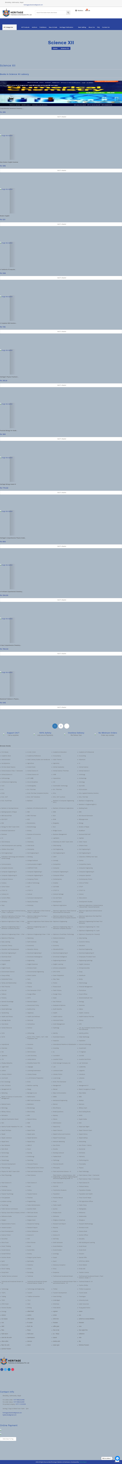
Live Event (4, 1078)
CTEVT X (30, 890)
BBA (28, 812)
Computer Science (7, 879)
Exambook (82, 975)
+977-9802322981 (19, 1402)
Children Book (83, 845)
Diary (2, 905)
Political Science (6, 1190)
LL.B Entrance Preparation (35, 1078)
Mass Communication (59, 1093)
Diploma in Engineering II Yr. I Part (89, 927)
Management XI (83, 1085)
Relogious (82, 1220)
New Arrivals (53, 27)
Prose (55, 1201)
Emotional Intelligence (60, 956)
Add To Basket (61, 117)
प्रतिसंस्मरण (81, 1334)
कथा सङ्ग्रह (4, 1319)
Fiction (55, 983)
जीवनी (2, 1326)
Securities (4, 1238)
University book (83, 1300)
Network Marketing (59, 1141)
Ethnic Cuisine (31, 975)
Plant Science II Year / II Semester (89, 1179)
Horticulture (31, 1024)
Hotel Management (59, 1024)
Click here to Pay (8, 1439)
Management (57, 1085)
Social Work (82, 1250)
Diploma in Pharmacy (7, 938)
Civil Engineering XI (33, 853)
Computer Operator (85, 875)
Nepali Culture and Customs (61, 1134)
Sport (55, 1261)
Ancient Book (31, 767)
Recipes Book (57, 1212)
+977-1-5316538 (20, 1404)
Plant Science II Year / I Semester (89, 1175)
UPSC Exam (5, 1304)
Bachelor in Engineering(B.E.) (88, 804)
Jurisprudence (31, 1059)
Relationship (82, 1216)
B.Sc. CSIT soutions (59, 797)
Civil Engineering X (6, 853)
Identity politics (83, 1033)
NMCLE (29, 1145)
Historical (30, 1020)
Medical (81, 1100)
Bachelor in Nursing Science (9, 808)
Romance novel (83, 1227)
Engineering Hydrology (85, 960)
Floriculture (82, 990)
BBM (54, 812)
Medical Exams (5, 1104)
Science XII (56, 1235)
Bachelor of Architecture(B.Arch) (37, 808)
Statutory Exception (59, 1265)
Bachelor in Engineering (86, 800)
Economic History (84, 942)
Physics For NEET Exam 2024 (10, 1171)
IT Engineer (82, 1052)
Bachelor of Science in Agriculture (63, 808)
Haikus (81, 1009)
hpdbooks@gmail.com (9, 1415)
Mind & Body (31, 1111)
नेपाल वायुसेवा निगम (83, 1330)
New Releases (5, 1145)
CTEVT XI (56, 890)
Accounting (82, 756)
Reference (82, 1212)
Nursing (29, 1153)
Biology (81, 823)
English (3, 964)
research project (6, 1227)
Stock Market (83, 1265)
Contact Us (106, 27)
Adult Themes (57, 759)
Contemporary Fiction (85, 879)
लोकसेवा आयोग (56, 1341)
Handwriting (5, 1013)
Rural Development (7, 1231)
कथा (80, 1315)
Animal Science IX (32, 770)
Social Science (5, 1250)
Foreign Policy (57, 994)
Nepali (3, 1134)
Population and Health (86, 1194)
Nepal (29, 1126)
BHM (54, 819)
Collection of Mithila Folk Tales (88, 856)
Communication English (34, 864)
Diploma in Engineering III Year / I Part (38, 934)
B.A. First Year (31, 789)
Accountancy (57, 756)
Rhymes (55, 1227)
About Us (92, 27)
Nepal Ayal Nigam (84, 1126)
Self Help (56, 1238)
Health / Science (84, 1013)
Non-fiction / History (85, 1145)
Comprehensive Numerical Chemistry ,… (12, 108)
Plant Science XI (58, 1182)
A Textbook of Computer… (8, 269)
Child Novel (30, 845)
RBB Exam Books (32, 1212)
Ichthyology (30, 1033)
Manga (29, 1089)
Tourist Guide (83, 1292)
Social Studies (57, 1250)
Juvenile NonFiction (85, 1059)
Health (55, 1013)
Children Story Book (7, 849)
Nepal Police (31, 1130)
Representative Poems (8, 1224)
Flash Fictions (57, 990)
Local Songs (56, 1078)
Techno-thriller (83, 1285)
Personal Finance (32, 1164)
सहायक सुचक (56, 1345)
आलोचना (29, 1315)
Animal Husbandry (58, 767)
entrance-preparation (59, 968)
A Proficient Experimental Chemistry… (11, 591)
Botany (29, 830)
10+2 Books (4, 752)
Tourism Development (60, 1292)
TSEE (3, 1300)
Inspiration (82, 1040)
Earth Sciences (31, 942)
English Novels (5, 968)
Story (54, 1268)
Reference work (32, 1216)
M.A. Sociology (5, 1081)
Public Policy (83, 1205)
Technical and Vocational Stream (63, 1276)
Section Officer (83, 1235)
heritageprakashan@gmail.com (33, 5)
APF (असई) (30, 778)
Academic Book (6, 756)
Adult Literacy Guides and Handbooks (38, 759)
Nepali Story (31, 1141)
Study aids (82, 1268)
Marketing (4, 1093)
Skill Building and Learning (87, 1242)
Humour (29, 1028)
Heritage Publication (66, 27)
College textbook (32, 860)
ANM (54, 774)
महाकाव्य (55, 1337)
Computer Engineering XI (60, 871)
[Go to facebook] (117, 1458)
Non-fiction (56, 1145)
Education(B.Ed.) (58, 949)
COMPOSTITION (32, 868)
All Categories (8, 27)
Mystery (55, 1115)
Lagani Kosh (5, 1067)
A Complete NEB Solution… (8, 323)
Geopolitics (4, 1005)
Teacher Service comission (9, 1276)
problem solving (6, 1201)
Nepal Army (56, 1126)
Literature (82, 1074)
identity (55, 1033)
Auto (2, 785)
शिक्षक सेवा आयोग (5, 1345)
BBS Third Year (31, 815)
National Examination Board (9, 1119)
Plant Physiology (6, 1175)
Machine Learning (32, 1085)
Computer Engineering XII (9, 875)
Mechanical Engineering (60, 1100)
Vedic (28, 1304)
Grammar (82, 1005)
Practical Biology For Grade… (8, 430)
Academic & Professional (86, 752)
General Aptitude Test (85, 998)
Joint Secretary (32, 1055)
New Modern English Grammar (9, 162)
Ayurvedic (82, 785)
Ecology (55, 942)
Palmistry (82, 1156)
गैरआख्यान (55, 1322)
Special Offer (83, 1257)
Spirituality (30, 1261)
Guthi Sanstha (57, 1009)
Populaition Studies (85, 1190)
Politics (29, 1190)
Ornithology (30, 1156)
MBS (80, 1096)
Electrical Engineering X (34, 953)
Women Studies (6, 1307)
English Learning (58, 964)
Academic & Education (60, 752)
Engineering (30, 960)
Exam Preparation (58, 975)
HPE (80, 1024)
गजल (2, 1322)
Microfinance (57, 1108)
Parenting (30, 1160)
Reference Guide (6, 1216)
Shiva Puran (5, 1242)
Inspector (56, 1040)
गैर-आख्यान (30, 1322)
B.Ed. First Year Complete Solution (37, 793)
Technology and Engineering (35, 1289)
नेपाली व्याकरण (4, 1334)
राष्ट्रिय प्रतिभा (4, 1341)
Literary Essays (32, 1074)
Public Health (57, 1205)
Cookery (3, 883)
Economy (56, 945)
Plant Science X (32, 1182)
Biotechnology (31, 827)
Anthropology (5, 778)
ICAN (2, 1033)
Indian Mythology (84, 1037)
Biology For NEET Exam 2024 (10, 827)
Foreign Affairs (31, 994)
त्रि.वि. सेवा (30, 1326)
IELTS (3, 1037)
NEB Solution (57, 1123)
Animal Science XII (33, 774)
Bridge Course (57, 830)
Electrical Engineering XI (60, 953)
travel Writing (57, 1296)
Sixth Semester (58, 1242)
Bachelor (30, 800)
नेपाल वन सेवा (56, 1330)
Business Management (60, 834)
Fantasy (29, 983)
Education (82, 945)
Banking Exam (83, 808)
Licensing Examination (34, 1070)
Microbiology (31, 1108)
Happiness (30, 1013)
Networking (82, 1141)
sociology (56, 1253)
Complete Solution (7, 868)
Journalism (56, 1055)
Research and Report (59, 1224)
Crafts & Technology (33, 883)
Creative (55, 883)
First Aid (3, 990)
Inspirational (5, 1044)
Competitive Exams (85, 864)
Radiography (82, 1209)
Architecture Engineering (8, 782)
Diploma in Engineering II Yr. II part (89, 930)
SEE (28, 1238)
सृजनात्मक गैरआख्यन (6, 1349)
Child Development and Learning (11, 845)
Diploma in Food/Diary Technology (63, 934)
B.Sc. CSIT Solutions (33, 797)
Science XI (30, 1235)
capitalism (56, 838)
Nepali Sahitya (83, 1138)
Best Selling (82, 27)
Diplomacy (30, 938)
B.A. (2, 789)
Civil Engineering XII (59, 853)
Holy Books (4, 1024)
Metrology (4, 1108)
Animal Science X (84, 770)
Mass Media (82, 1093)
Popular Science (32, 1194)
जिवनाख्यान (81, 1322)
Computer (56, 868)
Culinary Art (4, 894)
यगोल (80, 1337)
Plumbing (4, 1186)
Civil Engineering (58, 849)
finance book (57, 986)
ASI (54, 782)
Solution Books (6, 1257)
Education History (32, 949)
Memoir (55, 1104)
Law (54, 1067)
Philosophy (56, 1167)
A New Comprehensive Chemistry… (10, 645)
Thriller (55, 1289)
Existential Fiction (6, 979)
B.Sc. (54, 793)
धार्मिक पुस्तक (56, 1326)
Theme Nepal (82, 1462)
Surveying (30, 1272)
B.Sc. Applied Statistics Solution (89, 793)
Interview (4, 1048)
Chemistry (30, 842)
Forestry (3, 998)
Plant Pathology (84, 1171)
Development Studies (85, 901)
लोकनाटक (29, 1341)
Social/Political (5, 1253)
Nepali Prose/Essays (59, 1138)
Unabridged (56, 1300)
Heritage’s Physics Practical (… (9, 377)
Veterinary (56, 1304)
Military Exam (83, 1108)
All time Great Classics (8, 767)
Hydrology (56, 1028)
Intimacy (30, 1048)
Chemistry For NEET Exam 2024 (63, 842)
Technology (4, 1289)
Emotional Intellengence (34, 956)
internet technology (85, 1044)
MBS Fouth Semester (33, 1100)
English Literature (84, 964)
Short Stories (31, 1242)
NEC (80, 1123)
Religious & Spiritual (59, 1220)
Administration (5, 759)
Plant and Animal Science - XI (62, 1171)
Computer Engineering (86, 868)
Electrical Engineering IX (8, 953)
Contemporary (57, 879)
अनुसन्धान (55, 1311)
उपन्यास (55, 1315)
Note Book (4, 1149)
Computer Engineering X (34, 871)
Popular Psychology (7, 1194)
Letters (3, 1070)
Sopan (55, 1257)
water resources (84, 1304)
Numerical (82, 1149)
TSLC (29, 1300)
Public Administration (33, 1205)
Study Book (4, 1272)
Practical (30, 1197)
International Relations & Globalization (64, 1044)
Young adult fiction (84, 1307)
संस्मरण (29, 1345)
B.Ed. (3, 793)
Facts (28, 979)
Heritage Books (6, 1020)
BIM (2, 823)
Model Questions (58, 1111)
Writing (29, 1307)
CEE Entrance (5, 842)
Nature (55, 1119)
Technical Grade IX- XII (86, 1281)
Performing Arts (84, 1160)
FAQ (98, 27)
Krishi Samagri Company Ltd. (62, 1063)
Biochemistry (31, 823)
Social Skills (31, 1250)
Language (30, 1067)
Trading (3, 1296)
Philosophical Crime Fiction (35, 1167)
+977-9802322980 (18, 1400)
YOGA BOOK (56, 1307)
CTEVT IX (4, 890)
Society (29, 1253)
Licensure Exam (58, 1070)
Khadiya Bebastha (6, 1063)
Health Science (57, 1016)
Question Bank (31, 1209)
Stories (29, 1268)
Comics (81, 860)
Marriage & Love (32, 1093)
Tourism (29, 1292)
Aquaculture (57, 778)
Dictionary (30, 905)
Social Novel (82, 1246)
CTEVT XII (82, 890)
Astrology (82, 782)
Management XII (6, 1089)
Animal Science (83, 767)
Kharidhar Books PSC (33, 1063)
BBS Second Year (6, 815)
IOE (2, 1052)
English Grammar (32, 964)
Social (29, 1246)
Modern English (4, 216)
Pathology (56, 1160)
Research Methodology (86, 1224)
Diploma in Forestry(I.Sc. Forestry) (89, 934)
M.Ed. (29, 1081)
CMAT (55, 856)
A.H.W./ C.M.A (31, 752)
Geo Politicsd (57, 1001)
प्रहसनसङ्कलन (31, 1337)
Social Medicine (57, 1246)
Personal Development (8, 1164)
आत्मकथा (3, 1315)
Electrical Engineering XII (86, 953)
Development (57, 901)
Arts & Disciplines (32, 782)
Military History (6, 1111)
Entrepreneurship (84, 968)
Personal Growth (58, 1164)
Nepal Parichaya (6, 1130)
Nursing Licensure (58, 1153)
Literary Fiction (57, 1074)
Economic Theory (6, 945)
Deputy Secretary (32, 901)
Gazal (54, 998)
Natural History (32, 1119)
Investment (82, 1048)
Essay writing (5, 975)
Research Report (32, 1227)
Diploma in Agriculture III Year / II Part (12, 921)
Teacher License (84, 1272)
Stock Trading (5, 1268)
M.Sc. (80, 1081)
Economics (30, 945)
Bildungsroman (83, 819)
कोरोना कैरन (56, 1319)
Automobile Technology (60, 785)
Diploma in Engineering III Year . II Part (12, 934)
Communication (6, 864)
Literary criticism (6, 1074)
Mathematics (31, 1096)
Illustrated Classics (59, 1037)
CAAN (29, 838)
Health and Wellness (33, 1016)
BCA (54, 815)
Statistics (30, 1265)
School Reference (32, 1231)
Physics (81, 1167)
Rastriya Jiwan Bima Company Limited (13, 1212)
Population (56, 1194)
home (55, 48)
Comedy (55, 860)
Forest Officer (83, 994)
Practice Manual (58, 1197)
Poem (29, 1186)
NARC (80, 1115)
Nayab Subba (83, 1119)
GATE (29, 998)
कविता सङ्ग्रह (30, 1319)
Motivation (4, 1115)
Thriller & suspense (85, 1289)
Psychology (4, 1205)
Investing (56, 1048)
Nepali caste (31, 1134)
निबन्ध (2, 1330)
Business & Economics (34, 834)
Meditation (30, 1104)
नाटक (80, 1326)
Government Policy (33, 1005)
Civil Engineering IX (84, 849)
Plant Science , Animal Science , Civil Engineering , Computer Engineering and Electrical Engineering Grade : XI (65, 1176)
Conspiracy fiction (32, 879)
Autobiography (31, 785)
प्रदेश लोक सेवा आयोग (6, 1337)
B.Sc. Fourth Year (6, 800)
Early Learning (5, 942)
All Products (25, 27)
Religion (3, 1220)
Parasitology (5, 1160)
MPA (28, 1115)
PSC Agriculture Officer (86, 1201)
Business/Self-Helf (84, 834)
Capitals (81, 838)
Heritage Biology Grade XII (8, 484)
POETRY (55, 1186)
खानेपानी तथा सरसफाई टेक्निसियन (86, 1319)
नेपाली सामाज (30, 1334)
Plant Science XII (84, 1182)
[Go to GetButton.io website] (117, 1462)
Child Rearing (57, 845)
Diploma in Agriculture (60, 905)
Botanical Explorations (8, 830)
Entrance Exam (32, 968)
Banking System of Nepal (9, 812)
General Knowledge (7, 1001)
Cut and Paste (57, 898)
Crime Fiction (5, 886)
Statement (4, 1265)
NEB (28, 1123)
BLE (54, 827)
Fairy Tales (56, 979)
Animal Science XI (6, 774)
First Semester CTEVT (34, 990)
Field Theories (5, 986)
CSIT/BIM (56, 886)
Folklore (3, 994)
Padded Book (57, 1156)
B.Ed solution (83, 789)
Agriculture (30, 763)
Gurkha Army (31, 1009)
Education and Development (10, 949)
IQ (53, 1052)
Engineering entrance (59, 960)
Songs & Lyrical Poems (34, 1257)
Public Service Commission (9, 1209)
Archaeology (82, 778)
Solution (81, 1253)
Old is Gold (4, 1156)
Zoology (3, 1311)
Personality (82, 1164)
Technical (30, 1276)
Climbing (30, 856)
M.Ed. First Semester (59, 1081)
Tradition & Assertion (33, 1296)
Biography (56, 823)
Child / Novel (83, 842)
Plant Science (31, 1175)
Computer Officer (58, 875)
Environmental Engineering (35, 971)
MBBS (55, 1096)
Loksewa (81, 1078)
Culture (81, 894)
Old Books (82, 1153)
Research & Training (33, 1224)
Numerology (5, 1153)
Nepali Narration (32, 1138)
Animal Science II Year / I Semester (12, 770)
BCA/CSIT (4, 819)
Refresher (56, 1216)
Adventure (82, 759)
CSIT (28, 886)
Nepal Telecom (57, 1130)
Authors (34, 27)
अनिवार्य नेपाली (30, 1311)
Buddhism (82, 830)
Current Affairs (5, 898)
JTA (2, 1059)
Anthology (82, 774)
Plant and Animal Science (35, 1171)
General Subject (32, 1001)
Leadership (82, 1067)
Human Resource (6, 1028)
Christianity (30, 849)
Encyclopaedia (5, 960)
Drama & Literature (59, 938)
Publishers (43, 27)
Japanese (4, 1055)
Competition (57, 864)
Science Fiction (6, 1235)
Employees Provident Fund (87, 956)
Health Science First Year (86, 1016)
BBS (80, 812)
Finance (29, 986)
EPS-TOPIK (56, 971)
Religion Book (31, 1220)
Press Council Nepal (85, 1197)
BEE (28, 819)
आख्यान (80, 1311)
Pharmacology (5, 1167)
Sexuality (82, 1238)
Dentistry (4, 901)
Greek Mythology (6, 1009)
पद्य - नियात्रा (56, 1334)
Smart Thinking (6, 1246)
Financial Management (85, 986)
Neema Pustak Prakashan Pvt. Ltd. (12, 1126)
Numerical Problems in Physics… (10, 699)
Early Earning (83, 938)
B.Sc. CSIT (4, 797)
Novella (55, 1149)
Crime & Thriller (83, 883)
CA (2, 838)
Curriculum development (35, 898)
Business (4, 834)
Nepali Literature (6, 1138)
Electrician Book (6, 956)
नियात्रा (29, 1330)
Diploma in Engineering (60, 921)
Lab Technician (83, 1063)
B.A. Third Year (57, 789)
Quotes (55, 1209)
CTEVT (81, 886)
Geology (81, 1001)
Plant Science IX (6, 1182)
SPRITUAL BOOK (84, 1261)
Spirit (3, 1261)
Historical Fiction (58, 1020)
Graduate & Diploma (59, 1005)
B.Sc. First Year (83, 797)
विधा (80, 1341)
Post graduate (5, 1197)
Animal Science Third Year (61, 770)
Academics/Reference (34, 756)
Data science (83, 898)
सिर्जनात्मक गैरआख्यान (84, 1345)
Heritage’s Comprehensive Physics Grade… (13, 538)
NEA (2, 1123)
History (81, 1020)
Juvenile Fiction (58, 1059)
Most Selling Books (85, 1111)
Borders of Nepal (84, 827)
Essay (80, 971)
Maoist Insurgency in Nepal (87, 1089)
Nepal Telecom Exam (85, 1130)
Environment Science (7, 971)
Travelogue (82, 1296)
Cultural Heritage (58, 894)
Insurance (30, 1044)
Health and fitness (7, 1016)
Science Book (83, 1231)
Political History (84, 1186)
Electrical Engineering (85, 949)
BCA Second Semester (86, 815)
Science (55, 1231)
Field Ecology (83, 983)
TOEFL (3, 1292)
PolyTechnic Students (59, 1190)
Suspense (56, 1272)
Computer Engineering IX (9, 871)
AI (79, 763)
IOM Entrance (31, 1052)
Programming (31, 1201)
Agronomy (56, 763)
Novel (29, 1149)
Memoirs (81, 1104)
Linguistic (82, 1070)
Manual (55, 1089)
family (81, 979)
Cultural (29, 894)
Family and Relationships (8, 983)
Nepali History (83, 1134)
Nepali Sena (5, 1141)
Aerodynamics (5, 763)
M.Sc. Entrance (6, 1085)
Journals (81, 1055)
